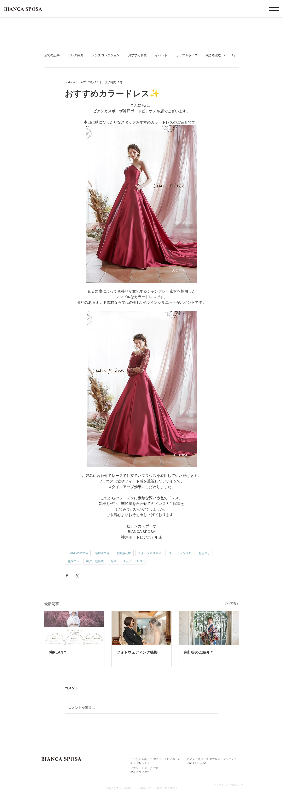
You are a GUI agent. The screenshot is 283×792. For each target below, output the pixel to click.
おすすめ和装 (137, 55)
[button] (274, 9)
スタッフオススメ (149, 553)
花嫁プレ (73, 561)
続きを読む (213, 55)
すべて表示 (231, 603)
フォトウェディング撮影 (137, 652)
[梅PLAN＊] (74, 628)
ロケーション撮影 (179, 553)
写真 (113, 561)
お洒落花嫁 (123, 553)
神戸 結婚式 (95, 561)
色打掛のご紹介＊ (199, 652)
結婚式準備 (102, 553)
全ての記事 (52, 55)
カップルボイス (186, 55)
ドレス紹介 (75, 55)
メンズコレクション (106, 55)
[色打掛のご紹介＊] (209, 628)
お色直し (204, 553)
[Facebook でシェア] (67, 576)
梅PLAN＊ (58, 652)
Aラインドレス (133, 561)
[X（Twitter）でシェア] (77, 576)
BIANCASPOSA (78, 553)
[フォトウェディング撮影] (142, 628)
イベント (161, 55)
